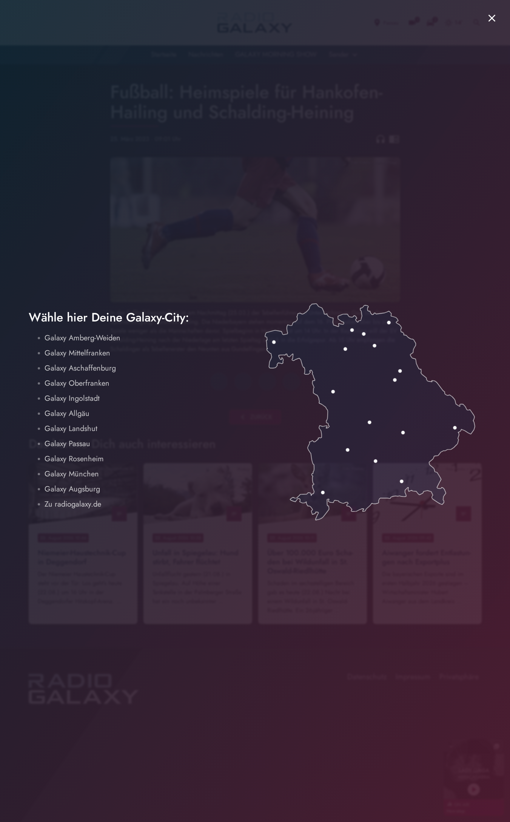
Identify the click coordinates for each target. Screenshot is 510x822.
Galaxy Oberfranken (77, 383)
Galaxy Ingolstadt (72, 398)
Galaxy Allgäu (67, 413)
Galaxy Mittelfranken (77, 353)
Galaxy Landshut (71, 428)
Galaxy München (72, 473)
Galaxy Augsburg (72, 489)
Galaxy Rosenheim (74, 458)
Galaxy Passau (67, 443)
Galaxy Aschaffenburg (80, 368)
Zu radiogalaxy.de (73, 504)
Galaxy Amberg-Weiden (82, 337)
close (492, 18)
